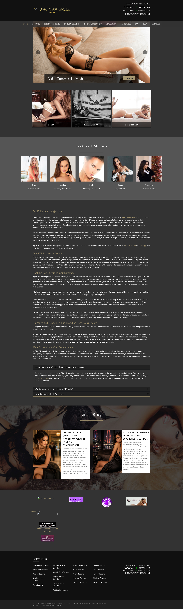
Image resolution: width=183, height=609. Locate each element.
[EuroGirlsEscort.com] (46, 498)
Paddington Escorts (60, 590)
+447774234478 (144, 7)
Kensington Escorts (101, 582)
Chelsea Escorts (99, 578)
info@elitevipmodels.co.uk (137, 14)
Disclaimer (57, 605)
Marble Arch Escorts (61, 572)
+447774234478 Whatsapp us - (136, 569)
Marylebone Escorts (41, 565)
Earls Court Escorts (40, 569)
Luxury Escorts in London (72, 603)
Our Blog (41, 605)
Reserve (129, 78)
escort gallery (43, 378)
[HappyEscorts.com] (47, 538)
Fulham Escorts (99, 574)
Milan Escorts (78, 569)
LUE (42, 511)
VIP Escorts (49, 605)
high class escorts (129, 217)
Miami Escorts (78, 574)
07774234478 (130, 245)
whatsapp (142, 245)
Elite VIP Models (57, 603)
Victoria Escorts (39, 574)
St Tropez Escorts (80, 565)
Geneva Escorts (99, 565)
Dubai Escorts (98, 569)
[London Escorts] (106, 502)
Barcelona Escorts (80, 582)
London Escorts (86, 603)
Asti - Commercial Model (66, 79)
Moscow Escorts (79, 578)
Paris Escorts (38, 585)
